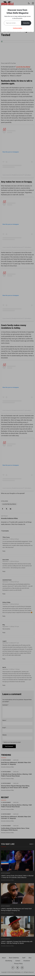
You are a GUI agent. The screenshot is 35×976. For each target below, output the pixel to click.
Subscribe (26, 23)
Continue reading (17, 28)
